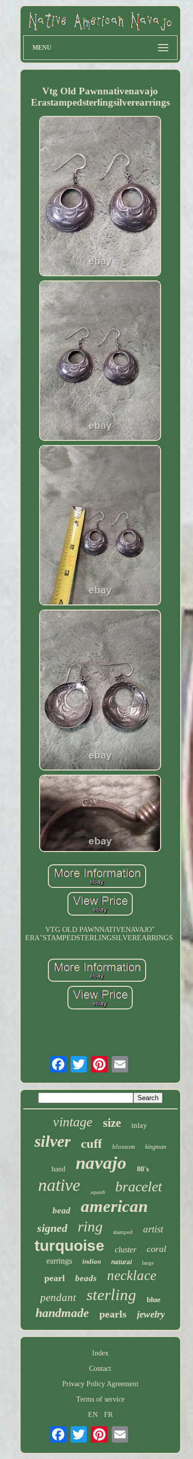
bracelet (138, 1186)
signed (52, 1228)
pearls (113, 1314)
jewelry (151, 1314)
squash (98, 1192)
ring (90, 1226)
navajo (101, 1163)
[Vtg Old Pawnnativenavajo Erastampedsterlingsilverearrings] (100, 197)
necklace (131, 1275)
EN (93, 1415)
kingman (155, 1146)
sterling (111, 1295)
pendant (58, 1297)
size (112, 1123)
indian (91, 1261)
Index (100, 1353)
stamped (123, 1232)
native (59, 1185)
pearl (54, 1278)
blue (154, 1299)
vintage (73, 1121)
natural (121, 1262)
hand (58, 1169)
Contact (100, 1368)
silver (52, 1141)
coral (156, 1249)
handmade (62, 1313)
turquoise (69, 1245)
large (148, 1263)
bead (61, 1210)
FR (108, 1415)
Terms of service (100, 1399)
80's (143, 1169)
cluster (125, 1249)
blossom (123, 1146)
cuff (91, 1143)
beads (86, 1278)
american (114, 1206)
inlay (139, 1125)
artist (153, 1229)
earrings (59, 1261)
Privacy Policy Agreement (100, 1384)
